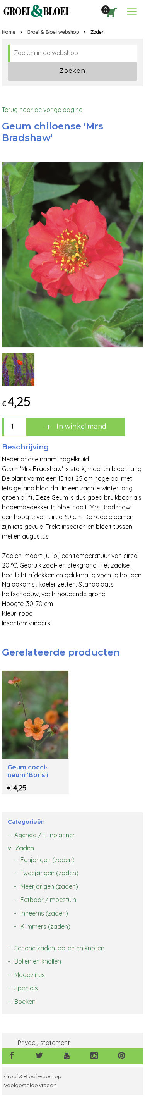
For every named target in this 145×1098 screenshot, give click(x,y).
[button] (132, 11)
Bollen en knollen (37, 961)
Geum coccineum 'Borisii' (28, 771)
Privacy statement (44, 1042)
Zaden (24, 848)
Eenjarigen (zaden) (47, 860)
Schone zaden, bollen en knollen (59, 948)
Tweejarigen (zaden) (49, 873)
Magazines (29, 975)
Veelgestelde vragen (30, 1085)
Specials (26, 988)
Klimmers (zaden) (45, 926)
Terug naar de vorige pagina (42, 110)
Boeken (25, 1001)
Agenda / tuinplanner (44, 835)
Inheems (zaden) (44, 913)
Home (8, 32)
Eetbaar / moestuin (48, 900)
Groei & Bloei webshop (53, 32)
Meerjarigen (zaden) (49, 886)
